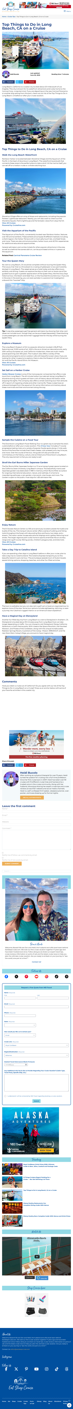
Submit (36, 1101)
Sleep (14, 1401)
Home (4, 16)
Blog (44, 1401)
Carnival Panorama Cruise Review (28, 255)
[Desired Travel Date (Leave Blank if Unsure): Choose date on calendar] (26, 1065)
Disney (39, 1401)
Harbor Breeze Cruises (11, 374)
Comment (6, 828)
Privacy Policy (65, 1402)
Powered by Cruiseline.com (13, 225)
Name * (5, 809)
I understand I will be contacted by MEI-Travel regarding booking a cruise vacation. (34, 1096)
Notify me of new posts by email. (15, 860)
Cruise (19, 1401)
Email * (5, 815)
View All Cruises (9, 223)
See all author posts (32, 797)
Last (38, 995)
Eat (9, 1401)
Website (5, 822)
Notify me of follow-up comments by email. (19, 855)
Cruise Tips (11, 16)
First (5, 995)
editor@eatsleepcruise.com (20, 1349)
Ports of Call (32, 1402)
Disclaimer (57, 1401)
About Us (50, 1402)
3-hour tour (45, 446)
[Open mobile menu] (67, 11)
